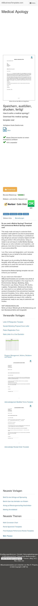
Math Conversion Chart (10, 523)
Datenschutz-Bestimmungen (26, 556)
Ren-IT (29, 565)
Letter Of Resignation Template (13, 322)
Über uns (21, 561)
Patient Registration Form (11, 330)
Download (11, 189)
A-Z (35, 558)
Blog (31, 558)
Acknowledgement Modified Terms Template (19, 402)
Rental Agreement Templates (12, 527)
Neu (15, 561)
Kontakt (19, 554)
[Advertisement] (19, 33)
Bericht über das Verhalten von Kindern (15, 501)
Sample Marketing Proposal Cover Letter (16, 326)
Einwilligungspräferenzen (8, 554)
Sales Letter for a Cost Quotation (13, 334)
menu (33, 3)
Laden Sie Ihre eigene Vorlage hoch (11, 558)
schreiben (25, 214)
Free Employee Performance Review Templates (18, 531)
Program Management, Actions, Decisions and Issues (18, 356)
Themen (26, 558)
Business (6, 214)
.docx (9, 130)
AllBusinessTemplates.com (12, 2)
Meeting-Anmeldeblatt (10, 509)
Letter (20, 214)
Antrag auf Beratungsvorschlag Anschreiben (17, 505)
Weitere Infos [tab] (7, 218)
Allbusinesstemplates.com (8, 565)
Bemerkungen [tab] (19, 218)
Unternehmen (13, 214)
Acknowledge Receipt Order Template (17, 447)
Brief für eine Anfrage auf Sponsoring (15, 497)
